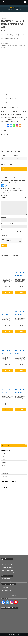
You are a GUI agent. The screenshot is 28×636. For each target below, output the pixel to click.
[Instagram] (17, 125)
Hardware (20, 45)
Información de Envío (8, 593)
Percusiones (5, 462)
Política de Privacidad (8, 564)
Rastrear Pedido (6, 581)
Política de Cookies (7, 570)
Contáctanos (5, 587)
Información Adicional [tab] (10, 99)
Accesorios (10, 45)
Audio (3, 468)
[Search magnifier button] (26, 445)
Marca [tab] (15, 95)
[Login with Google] (5, 185)
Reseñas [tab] (5, 102)
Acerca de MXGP (6, 562)
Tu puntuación (5, 195)
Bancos (15, 45)
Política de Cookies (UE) (8, 573)
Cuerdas (4, 454)
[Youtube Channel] (16, 602)
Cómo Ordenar (6, 578)
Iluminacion (5, 473)
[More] (20, 125)
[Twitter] (11, 125)
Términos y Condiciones (8, 567)
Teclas (3, 459)
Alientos (4, 465)
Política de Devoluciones (9, 595)
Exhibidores (5, 470)
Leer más (7, 292)
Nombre (4, 217)
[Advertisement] (14, 78)
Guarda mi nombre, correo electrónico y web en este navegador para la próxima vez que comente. (14, 233)
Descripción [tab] (6, 95)
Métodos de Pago (7, 590)
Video (3, 456)
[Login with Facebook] (2, 185)
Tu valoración (5, 200)
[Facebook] (8, 125)
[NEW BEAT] (7, 55)
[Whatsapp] (14, 125)
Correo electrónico (7, 224)
